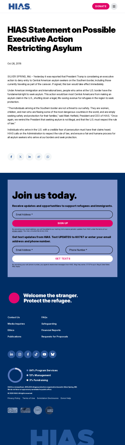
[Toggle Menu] (114, 6)
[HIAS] (43, 298)
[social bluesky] (52, 354)
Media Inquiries (16, 323)
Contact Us (14, 317)
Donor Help (66, 398)
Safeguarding (49, 323)
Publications (14, 336)
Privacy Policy (14, 398)
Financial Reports (51, 330)
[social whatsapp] (48, 157)
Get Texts (62, 258)
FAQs (44, 317)
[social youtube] (44, 354)
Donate (100, 6)
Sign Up (63, 223)
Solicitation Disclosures (47, 398)
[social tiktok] (36, 354)
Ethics (11, 330)
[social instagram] (19, 354)
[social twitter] (20, 157)
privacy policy (17, 231)
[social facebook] (11, 157)
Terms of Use (28, 398)
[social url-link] (39, 157)
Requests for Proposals (54, 336)
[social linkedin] (29, 157)
